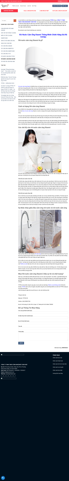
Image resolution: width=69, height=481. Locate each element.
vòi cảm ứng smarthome (8, 51)
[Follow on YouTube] (14, 376)
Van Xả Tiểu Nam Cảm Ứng (8, 40)
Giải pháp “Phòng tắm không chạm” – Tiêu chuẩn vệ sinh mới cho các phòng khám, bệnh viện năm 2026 (8, 72)
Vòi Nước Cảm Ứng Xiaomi (8, 59)
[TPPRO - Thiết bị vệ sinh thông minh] (5, 5)
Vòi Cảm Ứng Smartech (7, 48)
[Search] (67, 1)
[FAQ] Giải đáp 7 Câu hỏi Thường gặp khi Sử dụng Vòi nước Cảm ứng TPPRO (8, 79)
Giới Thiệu (34, 5)
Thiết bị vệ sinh (15, 5)
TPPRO (23, 286)
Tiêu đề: (20, 326)
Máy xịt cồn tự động (6, 35)
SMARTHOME (4, 38)
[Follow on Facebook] (2, 376)
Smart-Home (23, 5)
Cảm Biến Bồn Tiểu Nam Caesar (7, 29)
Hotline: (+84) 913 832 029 (59, 10)
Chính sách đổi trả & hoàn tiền (60, 364)
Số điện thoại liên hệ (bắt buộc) (25, 315)
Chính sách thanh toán (58, 361)
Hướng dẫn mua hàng (58, 373)
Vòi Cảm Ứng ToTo (6, 53)
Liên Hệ (29, 5)
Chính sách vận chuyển (58, 367)
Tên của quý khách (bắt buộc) (25, 310)
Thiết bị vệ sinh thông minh (54, 285)
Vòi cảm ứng (38, 253)
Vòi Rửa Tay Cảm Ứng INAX (8, 61)
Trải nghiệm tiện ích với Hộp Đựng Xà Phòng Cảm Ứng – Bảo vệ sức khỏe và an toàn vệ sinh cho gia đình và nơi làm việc (8, 98)
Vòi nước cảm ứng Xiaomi (24, 86)
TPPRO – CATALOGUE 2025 (7, 83)
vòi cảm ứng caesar (6, 46)
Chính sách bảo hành (57, 370)
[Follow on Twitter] (7, 376)
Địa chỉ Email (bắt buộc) (23, 321)
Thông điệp (21, 331)
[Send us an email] (9, 376)
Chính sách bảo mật (57, 357)
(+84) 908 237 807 (44, 10)
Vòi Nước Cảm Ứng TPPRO (8, 56)
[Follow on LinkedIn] (12, 376)
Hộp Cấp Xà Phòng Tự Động (8, 33)
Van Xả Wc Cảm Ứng (6, 43)
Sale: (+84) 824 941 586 (30, 10)
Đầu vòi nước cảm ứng (27, 111)
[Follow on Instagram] (5, 376)
